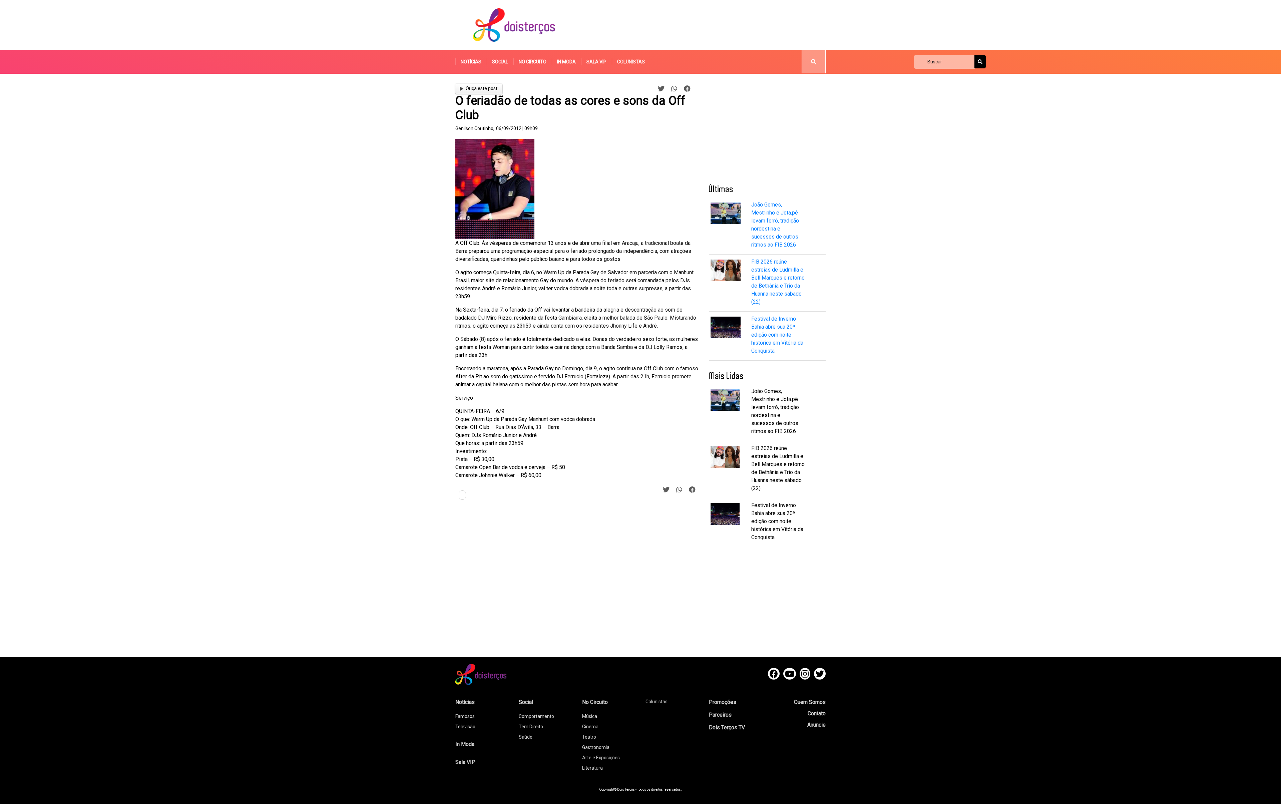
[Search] (980, 61)
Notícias (471, 61)
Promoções (722, 702)
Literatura (592, 768)
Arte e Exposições (601, 757)
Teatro (589, 737)
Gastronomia (595, 747)
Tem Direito (531, 726)
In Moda (566, 61)
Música (589, 716)
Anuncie (816, 725)
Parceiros (720, 715)
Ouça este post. (482, 88)
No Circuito (532, 61)
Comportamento (536, 716)
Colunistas (631, 61)
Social (500, 61)
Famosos (465, 716)
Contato (817, 713)
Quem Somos (810, 702)
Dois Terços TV (727, 727)
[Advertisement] (703, 25)
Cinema (590, 726)
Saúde (525, 737)
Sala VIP (596, 61)
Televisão (465, 726)
